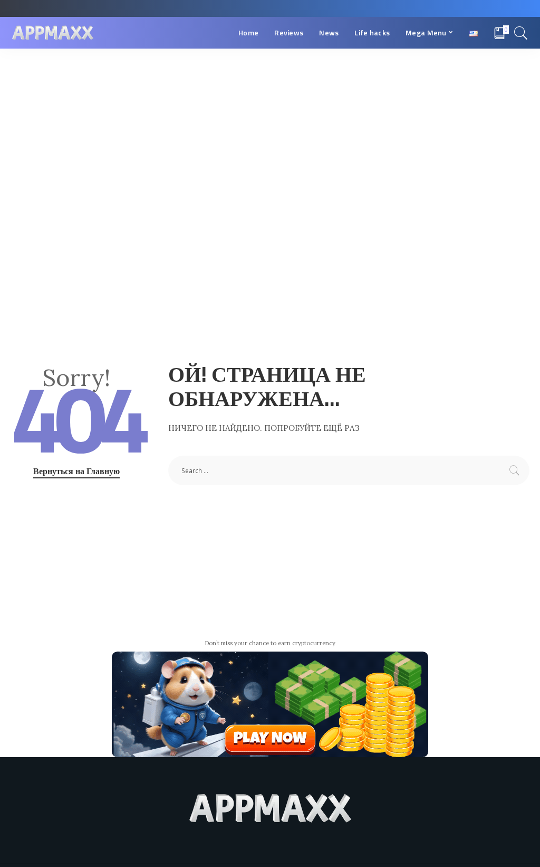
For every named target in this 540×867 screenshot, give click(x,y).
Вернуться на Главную (76, 471)
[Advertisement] (270, 128)
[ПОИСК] (521, 33)
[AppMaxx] (53, 33)
